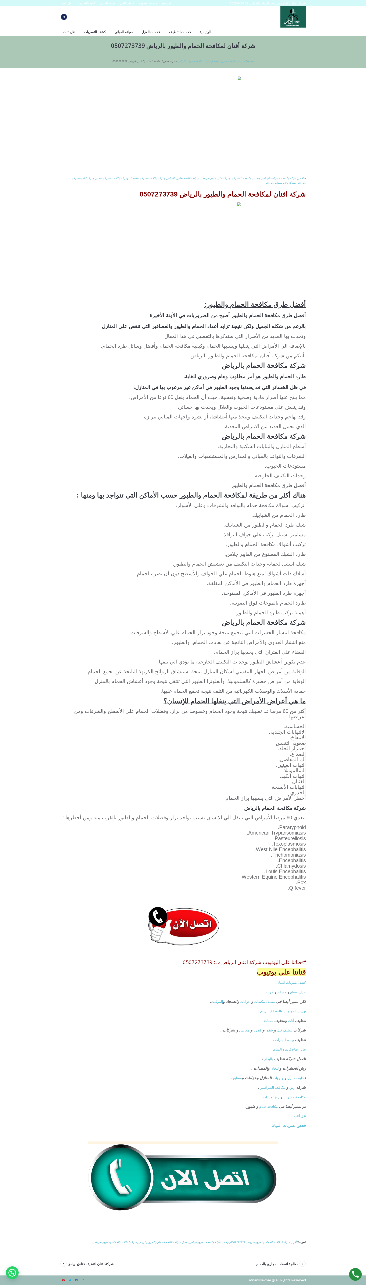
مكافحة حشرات (294, 1097)
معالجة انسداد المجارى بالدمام (277, 1263)
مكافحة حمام (268, 1106)
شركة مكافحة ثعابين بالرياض (182, 178)
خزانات (268, 992)
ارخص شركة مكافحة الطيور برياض (209, 1242)
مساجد (268, 1020)
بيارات (279, 1039)
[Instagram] (76, 1280)
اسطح (294, 992)
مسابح (281, 992)
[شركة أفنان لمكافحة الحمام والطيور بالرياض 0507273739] (183, 123)
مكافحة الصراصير (272, 1087)
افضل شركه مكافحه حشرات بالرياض (197, 61)
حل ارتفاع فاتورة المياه (290, 1049)
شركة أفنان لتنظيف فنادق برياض (91, 1263)
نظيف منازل (296, 1078)
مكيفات (260, 1001)
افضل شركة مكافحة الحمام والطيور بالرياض (163, 1242)
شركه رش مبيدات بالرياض (280, 182)
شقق (269, 1030)
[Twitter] (70, 1280)
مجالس (244, 1030)
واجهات (278, 1078)
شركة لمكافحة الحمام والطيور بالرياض (115, 1242)
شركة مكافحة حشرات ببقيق (111, 178)
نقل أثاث (300, 1116)
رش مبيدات (271, 1097)
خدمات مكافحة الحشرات (232, 61)
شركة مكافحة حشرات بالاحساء (147, 178)
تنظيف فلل (284, 1030)
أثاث (291, 1020)
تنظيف (270, 1001)
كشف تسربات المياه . (291, 982)
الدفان (275, 1068)
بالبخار (268, 1058)
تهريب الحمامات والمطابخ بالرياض (282, 1011)
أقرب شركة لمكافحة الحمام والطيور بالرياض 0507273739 (263, 1242)
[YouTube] (63, 1280)
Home (250, 61)
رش (292, 1087)
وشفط (289, 1039)
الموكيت (217, 1001)
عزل (302, 992)
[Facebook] (83, 1280)
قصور (258, 1030)
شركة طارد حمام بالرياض (215, 178)
